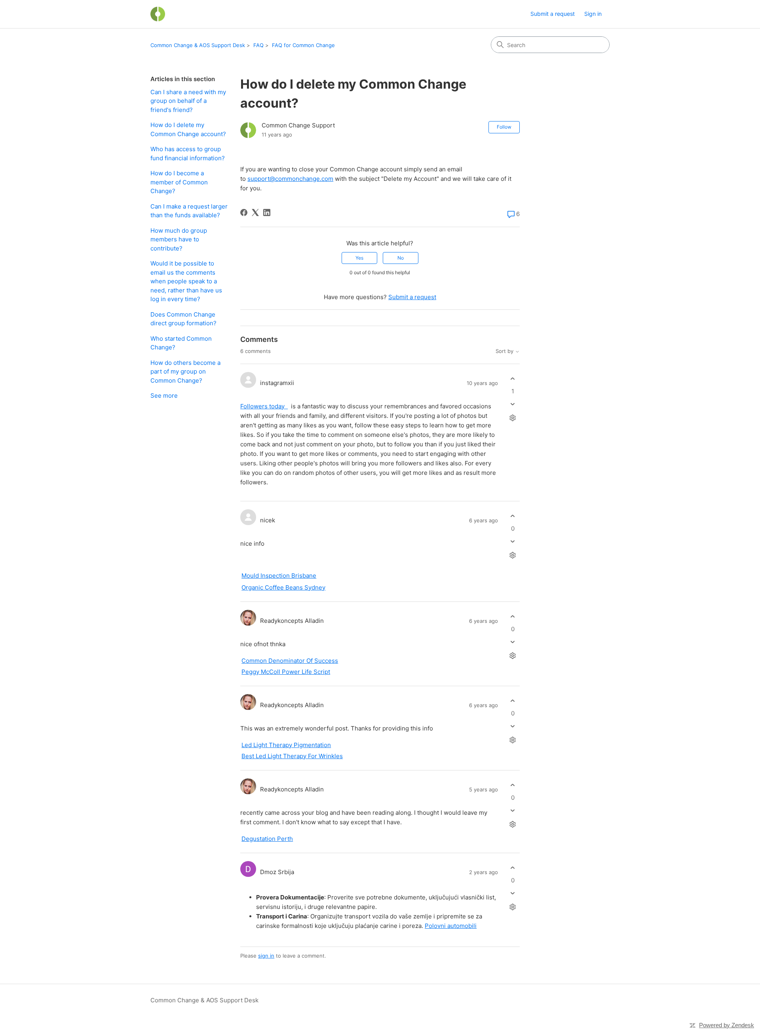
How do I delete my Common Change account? (188, 129)
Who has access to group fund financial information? (187, 153)
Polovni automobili (451, 926)
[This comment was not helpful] (513, 404)
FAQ (258, 45)
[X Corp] (255, 212)
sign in (266, 955)
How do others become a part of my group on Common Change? (185, 371)
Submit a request (552, 13)
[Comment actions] (513, 418)
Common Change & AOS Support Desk (197, 45)
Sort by (505, 351)
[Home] (157, 14)
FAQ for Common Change (303, 45)
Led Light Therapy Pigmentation (286, 745)
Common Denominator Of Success (289, 660)
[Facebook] (243, 212)
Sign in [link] (593, 13)
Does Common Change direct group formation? (183, 319)
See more (164, 395)
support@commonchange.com (290, 178)
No (400, 258)
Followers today (264, 406)
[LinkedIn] (266, 212)
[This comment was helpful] (513, 379)
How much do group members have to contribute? (178, 239)
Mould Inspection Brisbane (278, 575)
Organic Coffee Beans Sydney (283, 587)
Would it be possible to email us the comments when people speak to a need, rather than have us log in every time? (186, 281)
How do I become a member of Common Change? (179, 182)
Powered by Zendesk (726, 1025)
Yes (359, 258)
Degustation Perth (267, 838)
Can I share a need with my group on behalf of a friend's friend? (188, 101)
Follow (504, 127)
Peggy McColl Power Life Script (285, 671)
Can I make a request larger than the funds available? (189, 211)
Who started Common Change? (181, 343)
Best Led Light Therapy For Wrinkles (292, 756)
